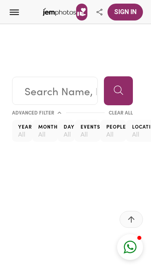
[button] (130, 247)
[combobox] (55, 91)
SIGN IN (125, 12)
